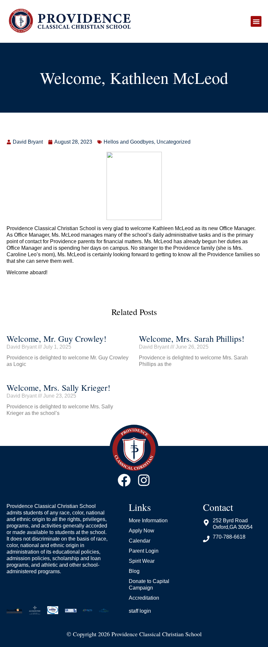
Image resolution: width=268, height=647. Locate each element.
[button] (256, 21)
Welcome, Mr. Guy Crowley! (57, 338)
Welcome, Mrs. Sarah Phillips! (191, 338)
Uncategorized (174, 142)
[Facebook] (124, 480)
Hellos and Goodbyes (129, 142)
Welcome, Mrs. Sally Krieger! (58, 387)
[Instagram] (143, 480)
